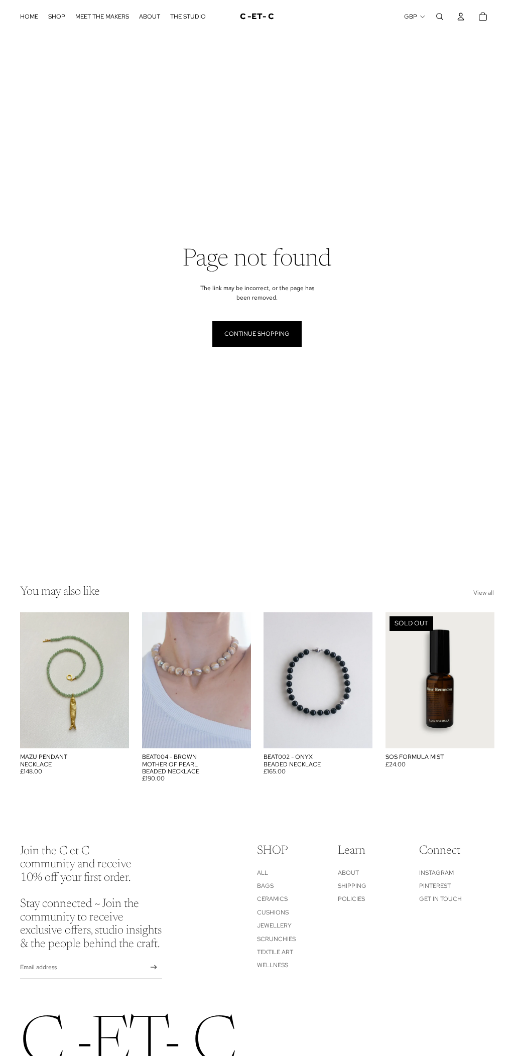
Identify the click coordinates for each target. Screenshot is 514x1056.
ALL (262, 873)
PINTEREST (435, 886)
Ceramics (272, 899)
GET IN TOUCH (440, 899)
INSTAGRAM (436, 873)
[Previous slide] (28, 681)
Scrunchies (276, 939)
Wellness (272, 965)
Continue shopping (257, 334)
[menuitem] (29, 17)
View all (483, 593)
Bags (265, 886)
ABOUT (348, 873)
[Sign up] (154, 967)
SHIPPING (352, 886)
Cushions (273, 912)
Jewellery (274, 925)
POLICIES (351, 899)
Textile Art (275, 952)
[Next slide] (120, 681)
